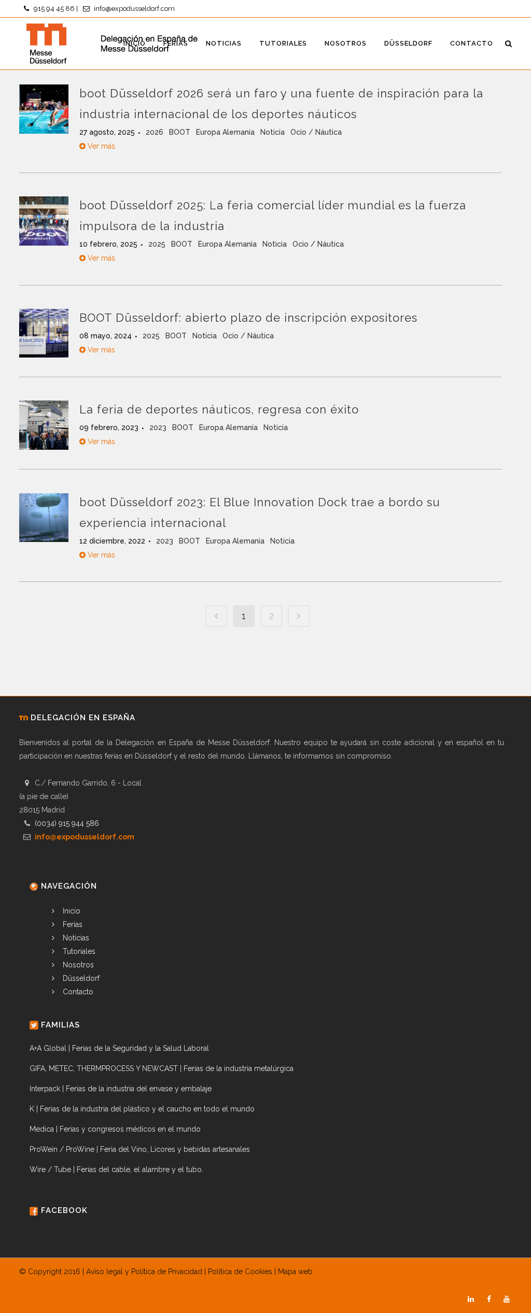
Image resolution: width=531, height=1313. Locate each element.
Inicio (70, 911)
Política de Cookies (240, 1271)
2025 (157, 244)
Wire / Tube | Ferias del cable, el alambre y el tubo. (116, 1169)
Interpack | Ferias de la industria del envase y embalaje (121, 1088)
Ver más (100, 146)
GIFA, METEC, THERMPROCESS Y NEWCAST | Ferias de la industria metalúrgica (162, 1068)
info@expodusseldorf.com (134, 8)
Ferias (71, 924)
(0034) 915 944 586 (67, 823)
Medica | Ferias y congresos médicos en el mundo (115, 1129)
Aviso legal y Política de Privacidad (144, 1271)
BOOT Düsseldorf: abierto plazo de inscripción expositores (248, 317)
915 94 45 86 (54, 8)
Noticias (75, 938)
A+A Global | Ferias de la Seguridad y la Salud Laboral (119, 1048)
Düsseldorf (80, 978)
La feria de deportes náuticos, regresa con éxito (219, 409)
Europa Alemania (226, 132)
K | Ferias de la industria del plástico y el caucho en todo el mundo (142, 1109)
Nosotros (77, 965)
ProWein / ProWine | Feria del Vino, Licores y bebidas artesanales (140, 1149)
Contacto (77, 992)
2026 (155, 132)
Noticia (273, 132)
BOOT (180, 132)
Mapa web (295, 1271)
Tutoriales (78, 951)
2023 (159, 427)
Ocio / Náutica (316, 132)
